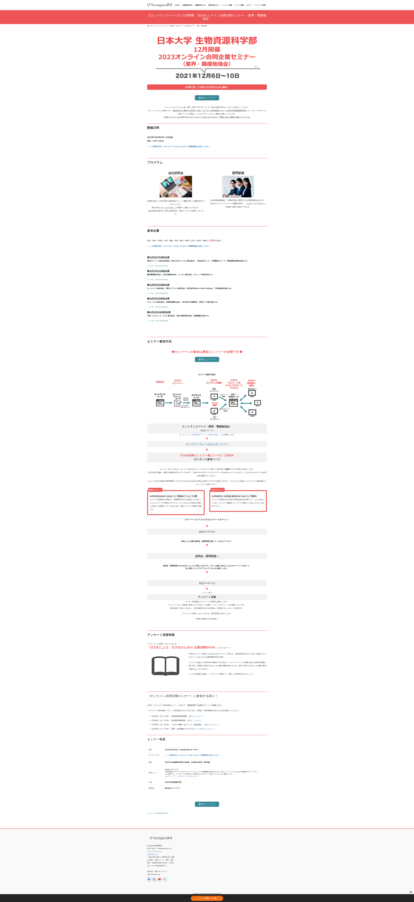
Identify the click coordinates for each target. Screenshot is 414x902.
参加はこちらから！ (196, 716)
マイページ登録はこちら (206, 898)
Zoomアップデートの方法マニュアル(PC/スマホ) (181, 776)
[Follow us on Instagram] (164, 879)
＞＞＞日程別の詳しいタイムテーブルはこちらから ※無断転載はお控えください (178, 146)
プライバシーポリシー (154, 851)
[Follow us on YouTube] (159, 879)
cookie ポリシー (152, 854)
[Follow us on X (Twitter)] (154, 879)
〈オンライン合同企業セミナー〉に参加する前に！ (201, 435)
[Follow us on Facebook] (149, 879)
